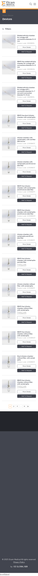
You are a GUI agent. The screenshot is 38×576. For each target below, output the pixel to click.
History (3, 514)
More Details (27, 47)
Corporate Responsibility (10, 503)
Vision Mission (6, 500)
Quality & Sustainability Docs (11, 527)
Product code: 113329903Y (26, 288)
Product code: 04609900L (26, 97)
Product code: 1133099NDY (26, 216)
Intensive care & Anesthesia (11, 478)
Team (3, 508)
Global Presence (7, 505)
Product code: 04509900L (26, 43)
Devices (4, 465)
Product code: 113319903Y (26, 240)
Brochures (5, 524)
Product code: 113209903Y (26, 143)
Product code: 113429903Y (26, 362)
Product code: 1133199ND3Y (22, 265)
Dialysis (4, 481)
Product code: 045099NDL (26, 69)
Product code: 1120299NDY (26, 119)
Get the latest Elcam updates (18, 427)
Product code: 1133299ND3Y (22, 313)
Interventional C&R (8, 484)
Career (3, 511)
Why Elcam (5, 497)
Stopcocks (5, 463)
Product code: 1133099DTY (26, 192)
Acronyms (5, 532)
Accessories (5, 468)
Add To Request (26, 52)
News (3, 535)
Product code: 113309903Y (26, 168)
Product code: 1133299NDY (26, 338)
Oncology (5, 487)
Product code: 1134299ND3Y (22, 386)
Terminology (5, 530)
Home (4, 15)
